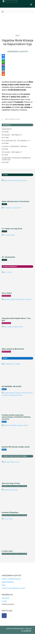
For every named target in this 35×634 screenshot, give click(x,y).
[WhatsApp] (17, 61)
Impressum (5, 598)
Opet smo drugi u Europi (11, 483)
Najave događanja (8, 582)
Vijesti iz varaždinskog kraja (11, 579)
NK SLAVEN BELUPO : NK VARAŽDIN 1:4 (16, 141)
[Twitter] (17, 58)
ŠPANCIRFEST (7, 129)
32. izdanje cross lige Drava (12, 229)
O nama (4, 601)
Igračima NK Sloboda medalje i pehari (16, 447)
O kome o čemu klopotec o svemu (14, 486)
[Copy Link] (17, 71)
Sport (4, 389)
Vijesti (17, 35)
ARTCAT (28, 631)
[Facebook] (17, 55)
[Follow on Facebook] (4, 615)
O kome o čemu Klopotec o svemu (13, 588)
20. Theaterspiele (8, 257)
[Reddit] (17, 74)
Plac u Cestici (7, 293)
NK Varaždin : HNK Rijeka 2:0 (12, 135)
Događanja (6, 296)
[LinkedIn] (17, 68)
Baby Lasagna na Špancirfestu (13, 349)
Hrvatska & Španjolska (10, 512)
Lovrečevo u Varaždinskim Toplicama (14, 146)
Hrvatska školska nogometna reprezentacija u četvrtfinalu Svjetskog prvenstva (16, 417)
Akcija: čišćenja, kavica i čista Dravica (15, 201)
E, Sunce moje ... (8, 551)
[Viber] (17, 64)
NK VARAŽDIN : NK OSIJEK (11, 386)
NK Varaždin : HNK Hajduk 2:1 (12, 152)
